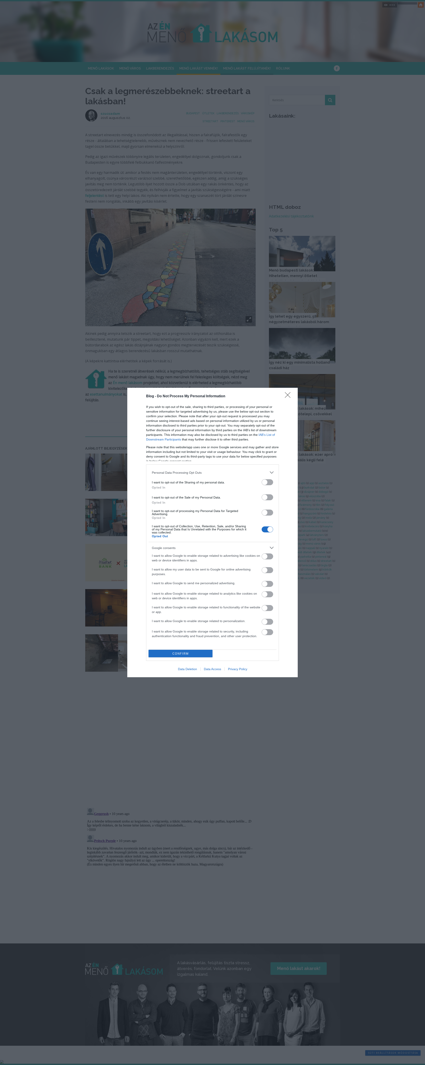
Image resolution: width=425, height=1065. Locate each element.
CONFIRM (180, 653)
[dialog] (212, 532)
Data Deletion (187, 669)
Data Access (212, 669)
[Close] (289, 396)
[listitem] (212, 472)
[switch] (267, 482)
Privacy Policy (237, 669)
